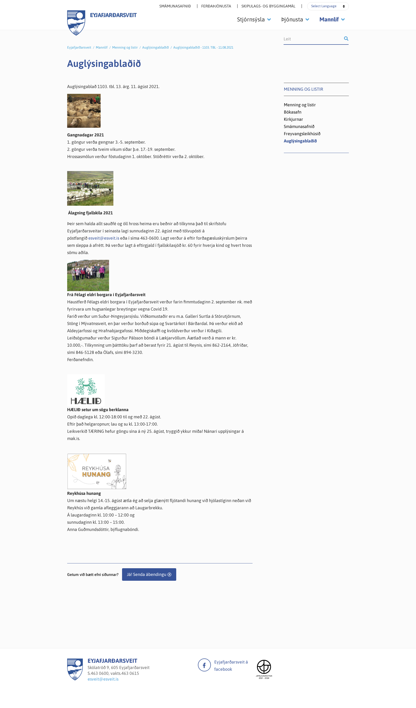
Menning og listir (125, 47)
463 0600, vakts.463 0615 (115, 673)
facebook (204, 664)
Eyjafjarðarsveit (79, 47)
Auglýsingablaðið (155, 47)
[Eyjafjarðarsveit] (75, 679)
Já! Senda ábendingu (146, 574)
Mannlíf (102, 47)
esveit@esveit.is (104, 238)
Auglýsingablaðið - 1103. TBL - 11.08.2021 (203, 47)
